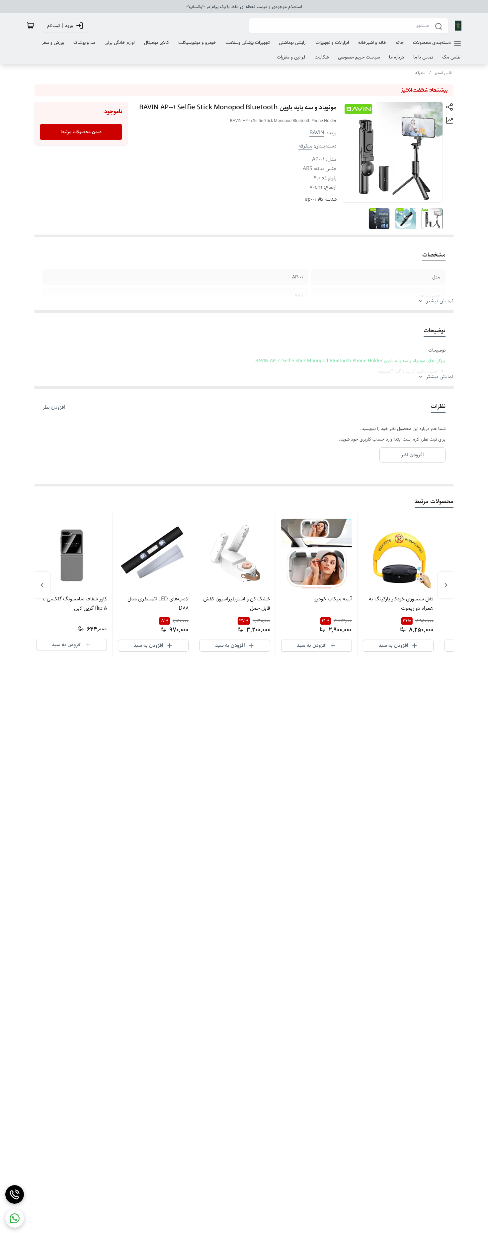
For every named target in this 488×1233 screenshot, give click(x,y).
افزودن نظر (53, 407)
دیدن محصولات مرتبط (81, 132)
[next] (42, 585)
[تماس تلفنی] (14, 1194)
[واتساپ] (14, 1218)
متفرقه (420, 73)
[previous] (446, 585)
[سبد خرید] (31, 26)
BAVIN (316, 133)
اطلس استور (444, 73)
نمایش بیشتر (439, 301)
